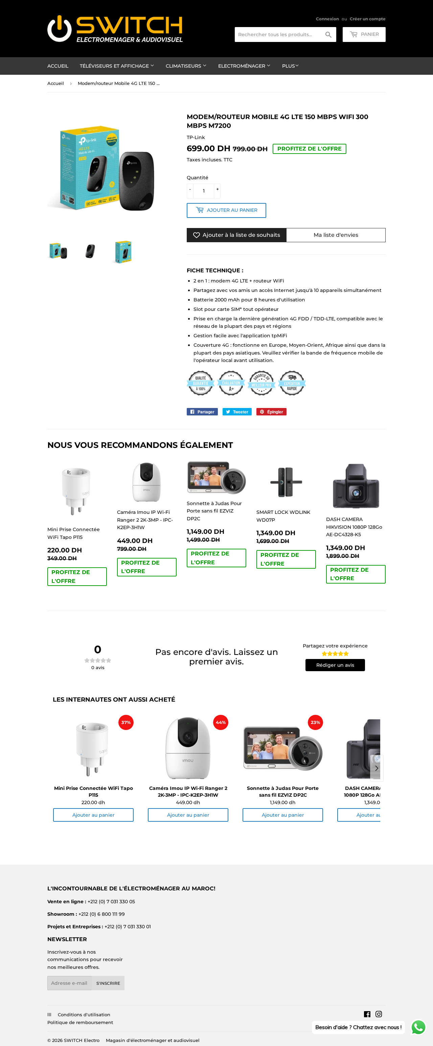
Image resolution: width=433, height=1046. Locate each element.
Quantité (197, 178)
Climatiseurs (184, 66)
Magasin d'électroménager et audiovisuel (153, 1040)
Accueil (57, 66)
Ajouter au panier (93, 815)
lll (49, 1014)
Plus (288, 66)
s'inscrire (108, 983)
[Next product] (377, 768)
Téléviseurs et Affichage (115, 66)
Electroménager (242, 66)
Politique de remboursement (80, 1022)
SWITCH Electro (81, 1040)
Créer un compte (368, 18)
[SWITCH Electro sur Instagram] (378, 1015)
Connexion (327, 18)
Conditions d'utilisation (84, 1014)
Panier (369, 34)
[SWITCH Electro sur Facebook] (367, 1015)
